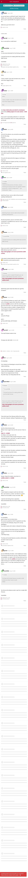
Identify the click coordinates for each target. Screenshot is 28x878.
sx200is (8, 304)
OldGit (5, 181)
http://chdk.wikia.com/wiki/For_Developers (14, 110)
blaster (5, 273)
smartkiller (6, 236)
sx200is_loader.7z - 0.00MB (7, 478)
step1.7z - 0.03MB (5, 433)
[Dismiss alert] (20, 875)
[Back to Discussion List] (1, 1)
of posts (13, 1)
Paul (5, 94)
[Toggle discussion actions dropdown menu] (26, 1)
